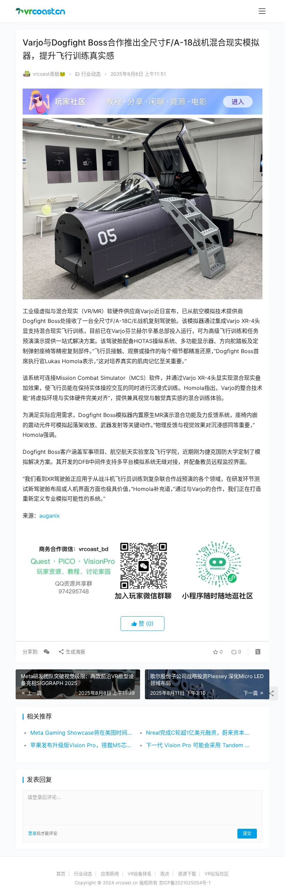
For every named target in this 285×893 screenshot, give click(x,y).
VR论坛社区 (217, 873)
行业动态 (91, 74)
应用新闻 (110, 873)
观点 (164, 873)
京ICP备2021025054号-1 (185, 882)
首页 (60, 873)
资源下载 (187, 873)
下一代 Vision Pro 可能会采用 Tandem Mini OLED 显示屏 (198, 745)
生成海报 (74, 651)
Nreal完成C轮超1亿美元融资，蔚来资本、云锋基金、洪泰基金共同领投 (198, 732)
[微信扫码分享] (46, 651)
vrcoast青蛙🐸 (49, 74)
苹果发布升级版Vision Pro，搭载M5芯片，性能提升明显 (82, 745)
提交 (247, 833)
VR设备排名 (140, 873)
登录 (32, 833)
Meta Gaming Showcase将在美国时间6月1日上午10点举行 (82, 732)
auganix (49, 515)
